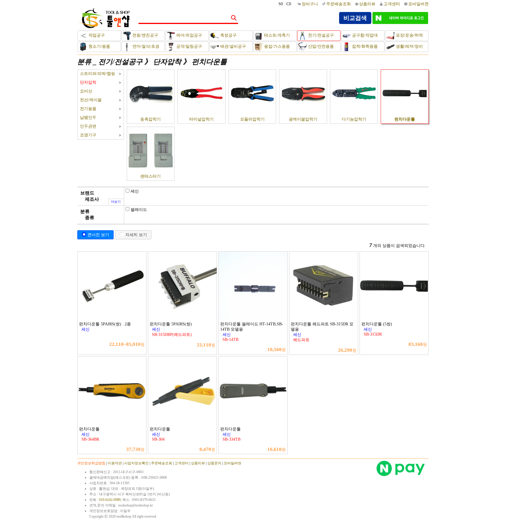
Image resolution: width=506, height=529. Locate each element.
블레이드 (139, 209)
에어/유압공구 (188, 35)
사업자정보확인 (136, 463)
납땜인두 (88, 117)
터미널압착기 (201, 119)
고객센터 (392, 4)
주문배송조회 (338, 4)
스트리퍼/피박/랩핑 (97, 73)
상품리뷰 (367, 4)
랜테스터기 (150, 176)
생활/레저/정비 (409, 46)
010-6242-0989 (110, 500)
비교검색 (355, 18)
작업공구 (96, 35)
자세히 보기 (136, 234)
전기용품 (88, 109)
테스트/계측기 (276, 35)
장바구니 (310, 4)
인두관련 (88, 126)
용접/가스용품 (276, 46)
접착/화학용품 (364, 46)
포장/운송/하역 (409, 35)
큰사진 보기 (98, 234)
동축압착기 (150, 119)
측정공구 (228, 35)
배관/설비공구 (232, 46)
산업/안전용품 (320, 46)
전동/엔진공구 (144, 35)
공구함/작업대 (364, 35)
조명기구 (88, 135)
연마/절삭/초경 (145, 46)
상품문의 (214, 463)
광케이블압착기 (303, 119)
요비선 (86, 91)
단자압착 (167, 62)
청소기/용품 (98, 46)
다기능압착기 (354, 119)
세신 (135, 191)
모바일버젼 (418, 4)
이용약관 (115, 463)
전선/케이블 (91, 100)
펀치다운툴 (209, 62)
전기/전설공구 (320, 35)
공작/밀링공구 (188, 46)
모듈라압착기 (252, 119)
